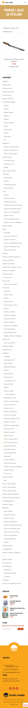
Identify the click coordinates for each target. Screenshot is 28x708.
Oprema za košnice (8, 260)
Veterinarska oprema (10, 332)
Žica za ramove (7, 563)
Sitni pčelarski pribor (10, 453)
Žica (5, 140)
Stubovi (6, 133)
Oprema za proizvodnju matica (13, 205)
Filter (20, 629)
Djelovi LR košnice (8, 98)
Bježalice (5, 81)
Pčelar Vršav (6, 339)
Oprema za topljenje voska (12, 246)
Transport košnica (9, 460)
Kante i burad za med (9, 171)
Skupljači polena (7, 546)
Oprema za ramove (9, 239)
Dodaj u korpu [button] (15, 66)
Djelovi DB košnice (8, 92)
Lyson (4, 191)
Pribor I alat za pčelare (10, 442)
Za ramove (7, 576)
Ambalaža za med (9, 360)
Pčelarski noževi (8, 188)
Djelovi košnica (7, 95)
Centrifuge (7, 233)
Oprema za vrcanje (9, 319)
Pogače (6, 167)
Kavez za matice (8, 384)
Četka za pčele (8, 178)
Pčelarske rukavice (9, 322)
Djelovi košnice (8, 374)
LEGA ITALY (6, 174)
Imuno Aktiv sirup (9, 160)
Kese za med (7, 277)
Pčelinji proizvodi (8, 477)
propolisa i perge (8, 504)
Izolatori (6, 109)
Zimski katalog (7, 566)
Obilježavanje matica (10, 184)
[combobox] (11, 31)
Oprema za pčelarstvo (10, 150)
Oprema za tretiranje (9, 270)
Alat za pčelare (8, 511)
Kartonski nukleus (9, 198)
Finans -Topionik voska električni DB (16, 614)
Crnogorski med (7, 88)
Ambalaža (7, 291)
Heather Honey (14, 596)
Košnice (6, 387)
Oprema (6, 119)
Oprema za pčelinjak (9, 264)
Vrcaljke (6, 542)
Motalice (6, 116)
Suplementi (7, 456)
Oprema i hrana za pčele (11, 147)
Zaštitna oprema (9, 470)
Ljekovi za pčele (8, 391)
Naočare (5, 253)
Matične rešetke (7, 226)
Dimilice (6, 181)
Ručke (5, 126)
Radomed (5, 508)
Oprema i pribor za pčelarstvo (12, 257)
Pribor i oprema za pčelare (11, 494)
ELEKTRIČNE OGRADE (9, 102)
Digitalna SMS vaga (9, 367)
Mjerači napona (8, 112)
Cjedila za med (8, 294)
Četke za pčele (7, 85)
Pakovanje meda (7, 274)
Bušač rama (7, 570)
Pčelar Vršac (6, 288)
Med (5, 480)
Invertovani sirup (9, 164)
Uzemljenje (7, 136)
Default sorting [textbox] (7, 31)
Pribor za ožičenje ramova (11, 219)
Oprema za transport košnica (12, 208)
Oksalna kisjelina (10, 394)
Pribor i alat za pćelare (9, 487)
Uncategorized (7, 549)
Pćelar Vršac (6, 281)
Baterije (6, 105)
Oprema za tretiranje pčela (12, 212)
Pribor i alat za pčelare (10, 153)
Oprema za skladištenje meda (13, 243)
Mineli (4, 229)
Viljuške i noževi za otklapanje (13, 222)
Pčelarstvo (6, 353)
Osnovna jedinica (9, 123)
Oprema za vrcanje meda (11, 425)
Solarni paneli (8, 129)
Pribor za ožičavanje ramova (11, 497)
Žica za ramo (7, 473)
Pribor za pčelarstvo (10, 250)
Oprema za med (8, 408)
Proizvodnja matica (9, 329)
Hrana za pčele (7, 157)
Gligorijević (6, 143)
